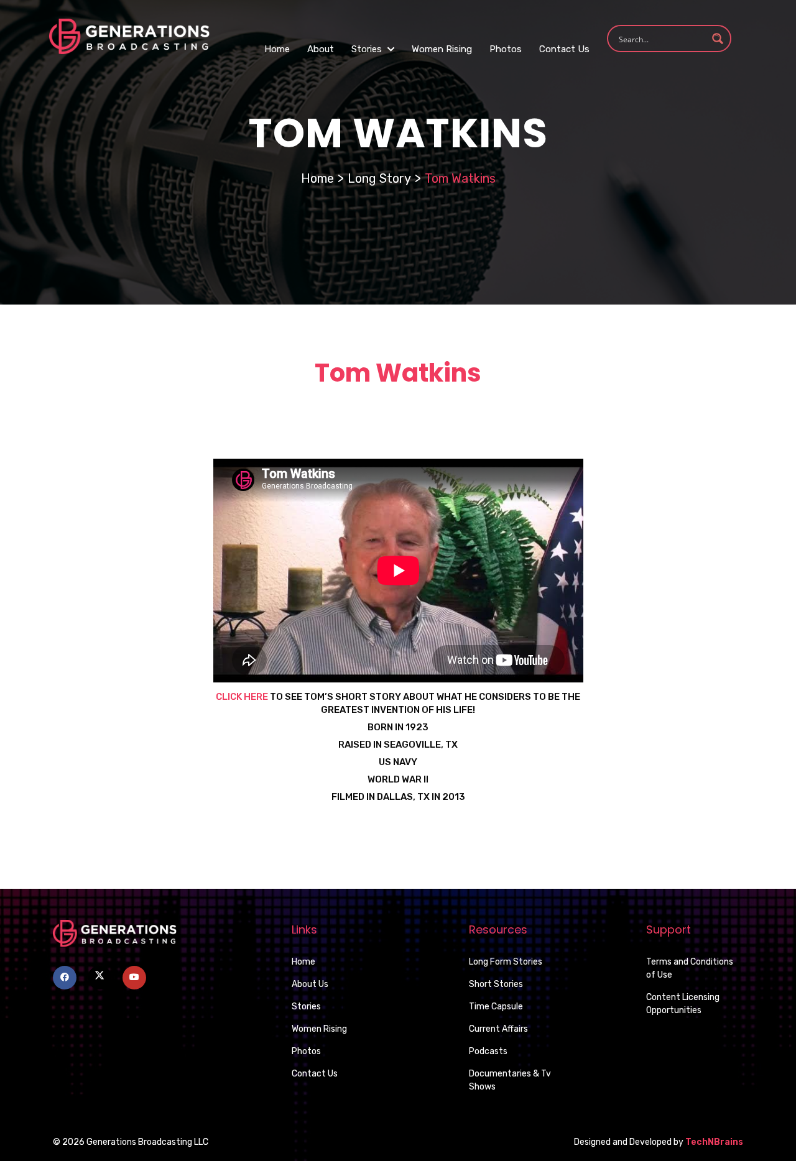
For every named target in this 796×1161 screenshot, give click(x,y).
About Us (310, 984)
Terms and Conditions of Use (689, 968)
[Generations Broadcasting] (129, 35)
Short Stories (496, 984)
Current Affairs (498, 1029)
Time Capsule (496, 1006)
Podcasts (488, 1051)
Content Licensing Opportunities (683, 1004)
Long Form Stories (505, 962)
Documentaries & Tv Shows (510, 1080)
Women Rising (442, 49)
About (320, 49)
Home (277, 49)
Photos (505, 49)
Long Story (379, 178)
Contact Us (564, 49)
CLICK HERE (242, 696)
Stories (367, 49)
